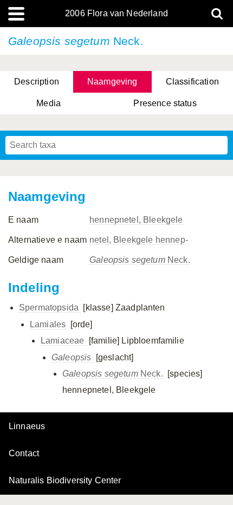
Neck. (139, 259)
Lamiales (49, 324)
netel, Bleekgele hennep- (138, 239)
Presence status (164, 103)
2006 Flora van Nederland (116, 13)
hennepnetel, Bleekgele (136, 219)
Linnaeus (27, 426)
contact (24, 453)
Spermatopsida (50, 307)
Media (48, 103)
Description (36, 81)
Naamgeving (112, 81)
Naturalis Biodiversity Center (65, 480)
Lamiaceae (64, 340)
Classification (192, 81)
